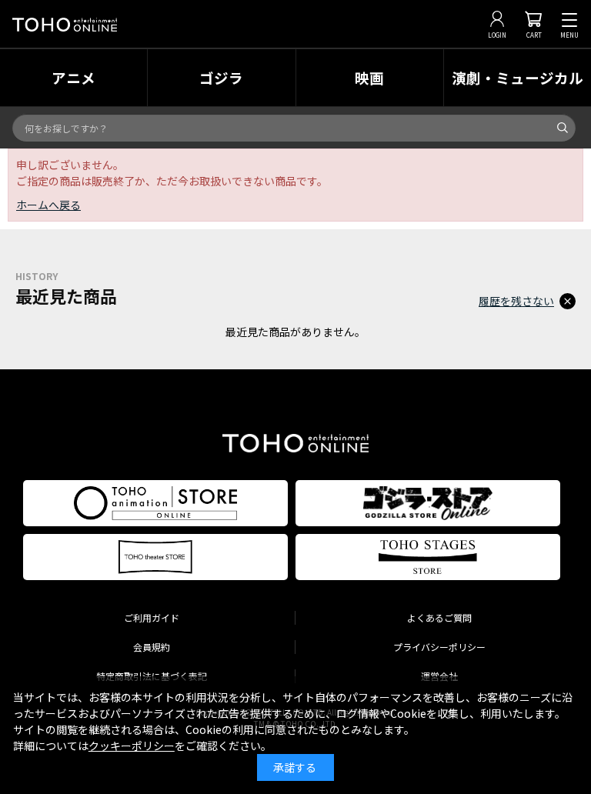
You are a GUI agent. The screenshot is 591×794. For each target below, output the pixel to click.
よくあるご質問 (439, 617)
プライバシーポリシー (439, 646)
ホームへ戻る (48, 204)
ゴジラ (221, 77)
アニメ (73, 77)
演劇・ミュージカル (517, 77)
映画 (369, 77)
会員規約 (151, 646)
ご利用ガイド (151, 617)
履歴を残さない (516, 301)
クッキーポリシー (131, 745)
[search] (562, 127)
